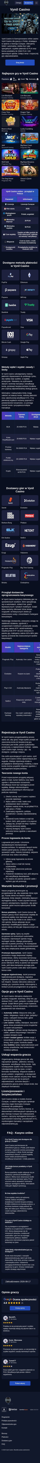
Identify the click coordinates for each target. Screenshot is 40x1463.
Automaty (32, 79)
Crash (23, 79)
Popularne (5, 79)
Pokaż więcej (20, 1383)
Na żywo (15, 79)
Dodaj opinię (20, 1308)
